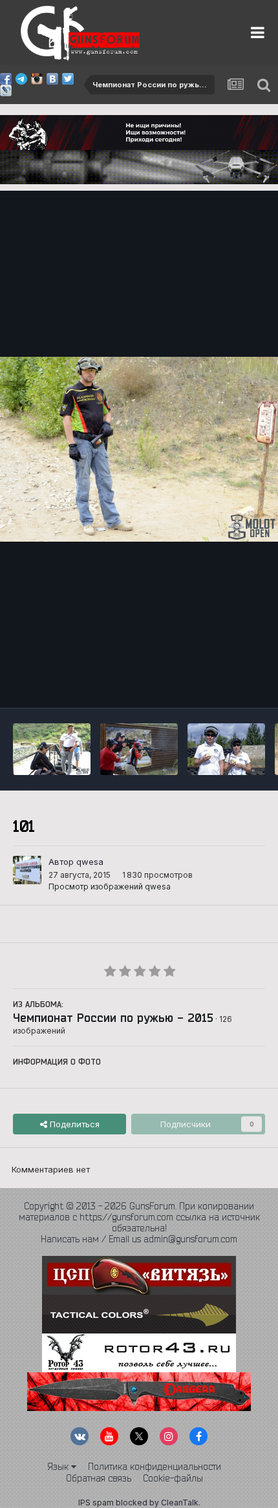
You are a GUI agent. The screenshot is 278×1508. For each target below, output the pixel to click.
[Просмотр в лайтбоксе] (139, 449)
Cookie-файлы (173, 1478)
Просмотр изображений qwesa (109, 886)
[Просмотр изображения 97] (52, 749)
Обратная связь (98, 1478)
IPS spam (96, 1502)
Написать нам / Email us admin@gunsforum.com (139, 1239)
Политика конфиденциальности (154, 1466)
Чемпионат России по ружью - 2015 (113, 1017)
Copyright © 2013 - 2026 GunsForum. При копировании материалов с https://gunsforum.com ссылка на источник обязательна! (139, 1217)
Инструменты (221, 684)
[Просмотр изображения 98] (139, 749)
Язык (59, 1466)
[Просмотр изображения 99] (226, 749)
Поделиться (73, 1124)
